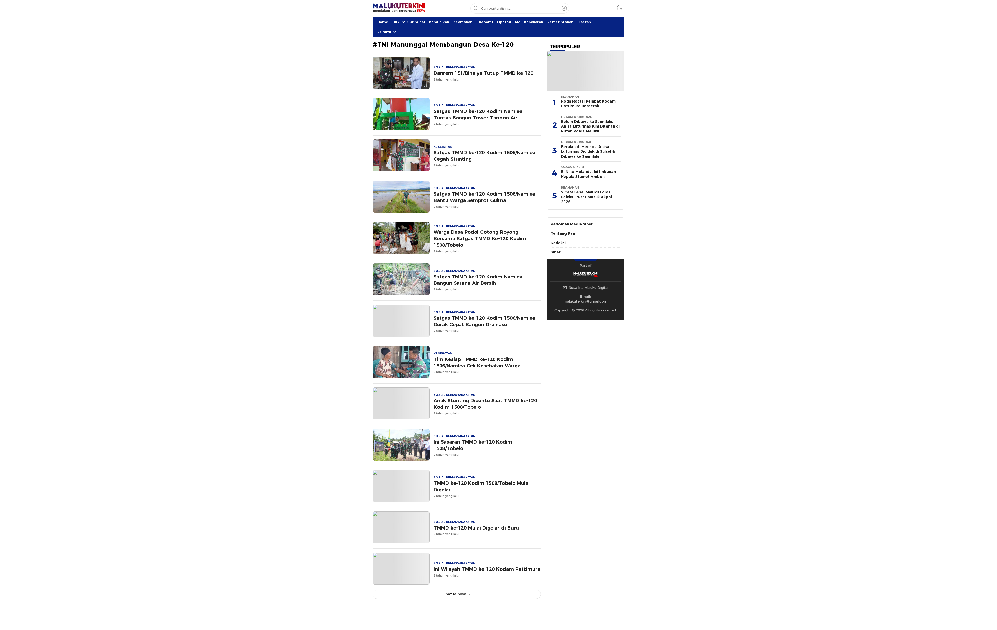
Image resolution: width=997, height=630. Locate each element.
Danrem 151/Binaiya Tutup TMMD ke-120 (483, 73)
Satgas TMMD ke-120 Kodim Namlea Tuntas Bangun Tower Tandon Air (478, 114)
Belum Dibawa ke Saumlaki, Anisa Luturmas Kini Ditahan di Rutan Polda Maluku (590, 126)
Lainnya (384, 32)
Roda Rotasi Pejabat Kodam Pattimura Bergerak (588, 103)
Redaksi (558, 243)
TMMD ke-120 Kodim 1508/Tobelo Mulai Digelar (482, 486)
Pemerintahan (560, 22)
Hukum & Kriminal (408, 22)
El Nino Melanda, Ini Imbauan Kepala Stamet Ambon (588, 174)
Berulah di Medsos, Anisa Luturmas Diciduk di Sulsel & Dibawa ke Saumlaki (588, 151)
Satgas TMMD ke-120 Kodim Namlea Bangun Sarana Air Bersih (478, 280)
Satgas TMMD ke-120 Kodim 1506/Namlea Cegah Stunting (484, 156)
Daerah (584, 22)
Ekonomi (485, 22)
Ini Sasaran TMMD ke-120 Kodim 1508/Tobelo (473, 445)
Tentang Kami (564, 233)
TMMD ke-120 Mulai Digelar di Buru (476, 528)
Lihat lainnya (454, 594)
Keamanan (463, 22)
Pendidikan (439, 22)
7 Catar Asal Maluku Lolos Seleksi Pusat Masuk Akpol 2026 (586, 197)
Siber (556, 252)
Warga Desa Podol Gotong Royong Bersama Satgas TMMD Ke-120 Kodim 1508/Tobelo (480, 238)
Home (382, 22)
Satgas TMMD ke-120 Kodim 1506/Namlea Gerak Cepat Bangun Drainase (484, 321)
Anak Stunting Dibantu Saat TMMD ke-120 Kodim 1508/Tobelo (485, 404)
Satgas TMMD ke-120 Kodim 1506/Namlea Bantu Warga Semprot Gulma (484, 197)
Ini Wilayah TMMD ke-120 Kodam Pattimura (487, 569)
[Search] (564, 8)
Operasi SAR (508, 22)
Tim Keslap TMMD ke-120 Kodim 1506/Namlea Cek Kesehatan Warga (477, 362)
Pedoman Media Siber (572, 224)
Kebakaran (533, 22)
